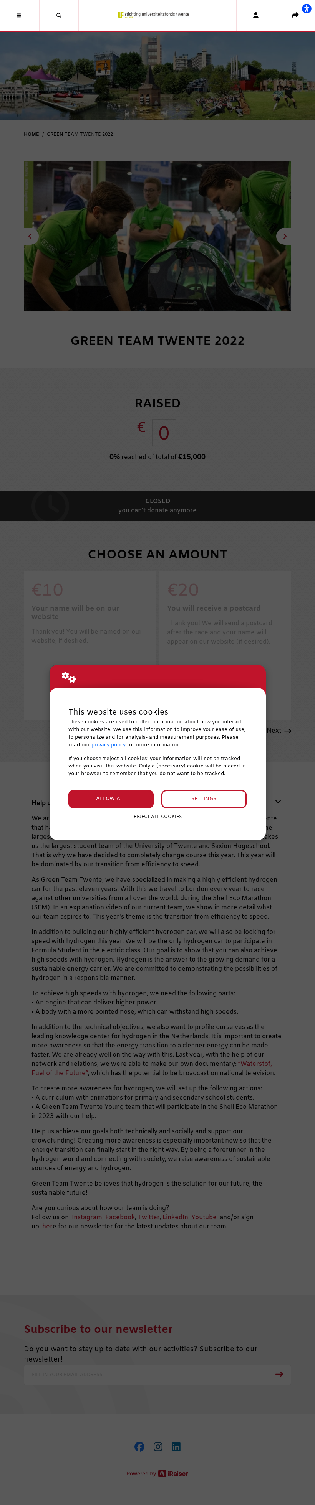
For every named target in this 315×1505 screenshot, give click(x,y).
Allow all (111, 798)
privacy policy (108, 745)
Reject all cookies (158, 817)
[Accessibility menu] (306, 8)
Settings (203, 798)
